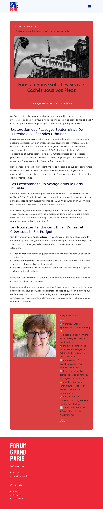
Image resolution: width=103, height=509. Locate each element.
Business (16, 495)
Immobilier (17, 498)
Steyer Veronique (43, 103)
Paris (29, 26)
